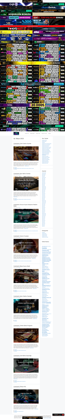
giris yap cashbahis (44, 329)
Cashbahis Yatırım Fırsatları (21, 236)
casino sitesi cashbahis (45, 326)
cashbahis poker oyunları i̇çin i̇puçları (45, 300)
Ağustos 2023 (44, 200)
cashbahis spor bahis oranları (27, 199)
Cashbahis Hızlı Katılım (45, 160)
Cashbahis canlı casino (46, 258)
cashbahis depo (47, 267)
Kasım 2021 (43, 223)
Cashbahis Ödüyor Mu (20, 386)
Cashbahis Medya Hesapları (46, 157)
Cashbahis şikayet (45, 324)
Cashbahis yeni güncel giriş (45, 319)
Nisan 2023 (43, 205)
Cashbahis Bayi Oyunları (45, 158)
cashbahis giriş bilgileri (44, 276)
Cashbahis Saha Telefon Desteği (23, 296)
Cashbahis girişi (44, 277)
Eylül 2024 (43, 185)
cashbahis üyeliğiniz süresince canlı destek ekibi (46, 323)
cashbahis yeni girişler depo (44, 317)
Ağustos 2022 (44, 213)
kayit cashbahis (44, 332)
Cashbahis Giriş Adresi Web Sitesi (46, 143)
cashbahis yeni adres (45, 314)
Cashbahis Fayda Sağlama (45, 149)
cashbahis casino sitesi (45, 266)
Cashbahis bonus (45, 254)
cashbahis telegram (45, 305)
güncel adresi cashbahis (45, 330)
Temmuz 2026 (44, 172)
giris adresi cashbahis (44, 327)
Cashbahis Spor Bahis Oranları (22, 173)
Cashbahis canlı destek (46, 260)
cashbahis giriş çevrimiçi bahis (44, 279)
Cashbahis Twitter (38, 133)
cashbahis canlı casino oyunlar (17, 168)
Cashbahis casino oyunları (45, 264)
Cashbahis (49, 133)
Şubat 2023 (43, 207)
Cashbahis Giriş (27, 133)
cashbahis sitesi (48, 303)
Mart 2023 (43, 206)
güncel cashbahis (44, 331)
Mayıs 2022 (43, 216)
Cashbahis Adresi (44, 140)
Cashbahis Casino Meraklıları (46, 150)
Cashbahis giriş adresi (46, 274)
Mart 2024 (43, 192)
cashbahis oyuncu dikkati (44, 298)
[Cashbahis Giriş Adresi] (16, 133)
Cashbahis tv (44, 307)
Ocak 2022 (43, 221)
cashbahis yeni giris (45, 316)
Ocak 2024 (43, 194)
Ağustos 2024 (44, 186)
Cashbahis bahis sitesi (46, 252)
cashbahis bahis (49, 251)
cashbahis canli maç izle (45, 255)
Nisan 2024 (43, 191)
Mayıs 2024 (43, 190)
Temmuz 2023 (44, 201)
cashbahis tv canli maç (31, 168)
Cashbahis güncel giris (45, 283)
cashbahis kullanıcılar (44, 290)
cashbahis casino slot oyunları (24, 168)
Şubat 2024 (43, 193)
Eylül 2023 (43, 199)
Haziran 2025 (44, 177)
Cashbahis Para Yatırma (44, 299)
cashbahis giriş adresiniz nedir (44, 275)
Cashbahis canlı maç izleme (45, 262)
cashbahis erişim (44, 268)
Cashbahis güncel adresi (46, 281)
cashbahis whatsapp (44, 313)
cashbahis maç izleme (45, 292)
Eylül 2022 (43, 212)
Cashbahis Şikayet (32, 133)
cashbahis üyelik (48, 322)
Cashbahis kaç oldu (46, 289)
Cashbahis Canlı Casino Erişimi (46, 148)
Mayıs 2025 (43, 178)
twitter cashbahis (48, 333)
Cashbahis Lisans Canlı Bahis (46, 144)
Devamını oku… (27, 165)
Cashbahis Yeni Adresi (44, 133)
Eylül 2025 (43, 176)
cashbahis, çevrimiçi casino (44, 249)
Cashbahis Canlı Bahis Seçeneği (22, 355)
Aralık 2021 (43, 222)
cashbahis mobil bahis (44, 294)
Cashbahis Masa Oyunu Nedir (22, 266)
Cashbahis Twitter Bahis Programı (23, 325)
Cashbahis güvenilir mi (46, 285)
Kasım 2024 (43, 183)
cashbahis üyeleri (44, 322)
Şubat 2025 (43, 179)
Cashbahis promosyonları (46, 302)
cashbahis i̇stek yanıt (48, 286)
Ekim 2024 (43, 184)
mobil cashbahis (44, 333)
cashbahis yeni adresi (44, 315)
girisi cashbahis (44, 328)
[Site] (16, 45)
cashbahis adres (49, 249)
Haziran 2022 (44, 215)
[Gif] (32, 63)
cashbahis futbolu (47, 268)
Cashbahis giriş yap (45, 278)
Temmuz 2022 (44, 214)
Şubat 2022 (43, 220)
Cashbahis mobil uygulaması (45, 295)
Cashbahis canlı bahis (21, 199)
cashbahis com (43, 267)
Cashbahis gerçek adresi (46, 270)
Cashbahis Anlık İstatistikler (45, 159)
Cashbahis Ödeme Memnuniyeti (46, 151)
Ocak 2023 (43, 208)
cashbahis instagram (44, 286)
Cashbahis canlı (44, 256)
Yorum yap (15, 231)
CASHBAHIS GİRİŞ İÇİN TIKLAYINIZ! (32, 26)
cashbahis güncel (44, 280)
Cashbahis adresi (16, 199)
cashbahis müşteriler (44, 296)
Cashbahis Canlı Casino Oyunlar (22, 143)
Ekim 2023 (43, 198)
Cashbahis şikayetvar (46, 325)
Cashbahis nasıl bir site (46, 297)
